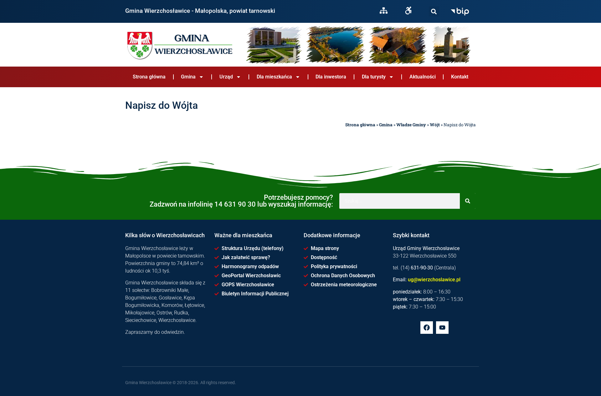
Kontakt (459, 77)
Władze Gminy (411, 125)
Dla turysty (374, 77)
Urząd (226, 77)
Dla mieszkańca (274, 77)
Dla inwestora (331, 77)
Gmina (188, 77)
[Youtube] (442, 327)
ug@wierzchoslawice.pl (434, 280)
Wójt (435, 125)
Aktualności (422, 77)
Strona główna (149, 77)
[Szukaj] (434, 11)
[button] (434, 11)
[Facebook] (426, 327)
